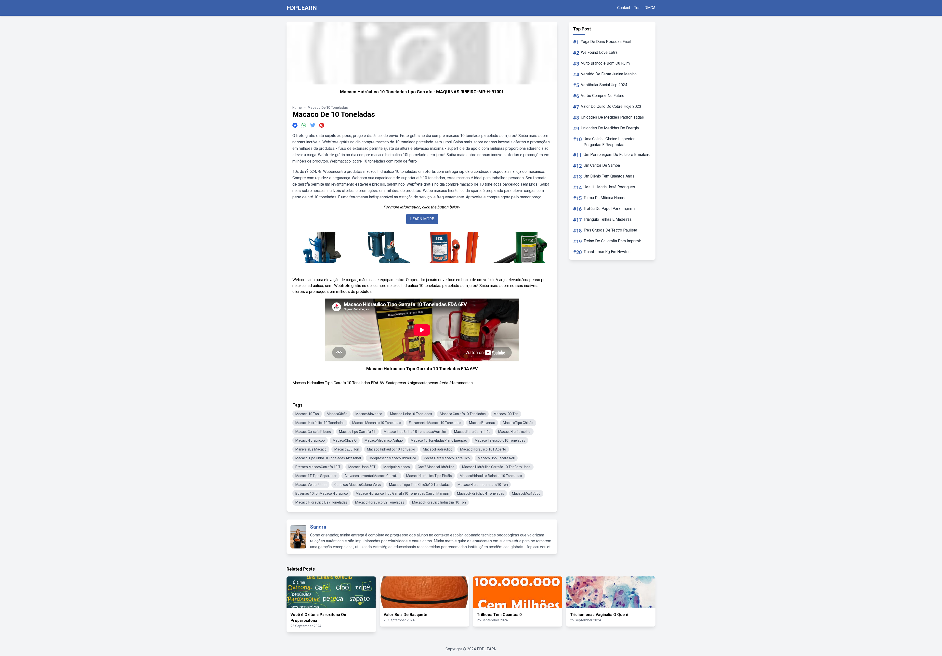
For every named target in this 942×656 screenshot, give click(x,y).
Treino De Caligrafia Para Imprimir (612, 241)
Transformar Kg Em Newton (607, 251)
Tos (637, 7)
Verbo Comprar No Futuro (602, 95)
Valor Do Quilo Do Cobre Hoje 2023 (611, 106)
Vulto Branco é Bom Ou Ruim (605, 63)
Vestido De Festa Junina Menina (609, 74)
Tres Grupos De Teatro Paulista (610, 230)
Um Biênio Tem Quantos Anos (609, 176)
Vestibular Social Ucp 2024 (604, 84)
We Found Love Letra (599, 52)
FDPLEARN (302, 7)
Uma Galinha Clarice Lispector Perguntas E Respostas (609, 142)
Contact (623, 7)
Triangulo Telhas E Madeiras (608, 219)
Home (297, 107)
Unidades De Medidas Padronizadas (612, 117)
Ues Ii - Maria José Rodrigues (609, 187)
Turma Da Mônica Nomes (605, 197)
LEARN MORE (422, 219)
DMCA (649, 7)
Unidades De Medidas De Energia (610, 128)
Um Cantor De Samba (602, 165)
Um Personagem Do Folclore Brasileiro (617, 154)
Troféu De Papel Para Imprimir (610, 208)
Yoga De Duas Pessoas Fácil (606, 41)
